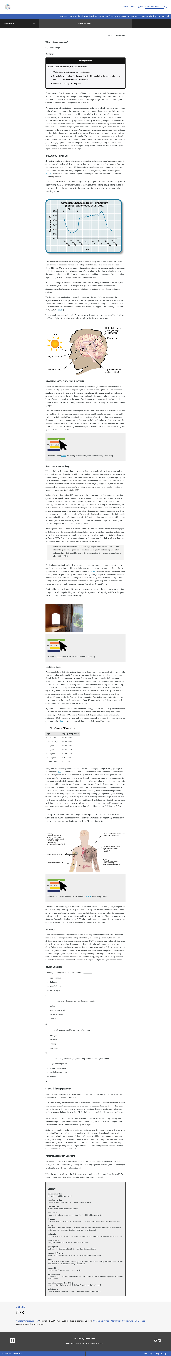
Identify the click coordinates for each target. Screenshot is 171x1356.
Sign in (139, 6)
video (63, 455)
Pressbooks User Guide (75, 1343)
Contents (9, 23)
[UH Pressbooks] (8, 6)
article (88, 896)
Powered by (84, 1338)
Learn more (103, 16)
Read (132, 6)
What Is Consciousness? (27, 1321)
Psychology (85, 23)
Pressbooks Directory (94, 1343)
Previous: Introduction (13, 1354)
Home (125, 6)
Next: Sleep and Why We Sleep (155, 1354)
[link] (48, 173)
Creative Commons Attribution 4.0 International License (118, 1321)
